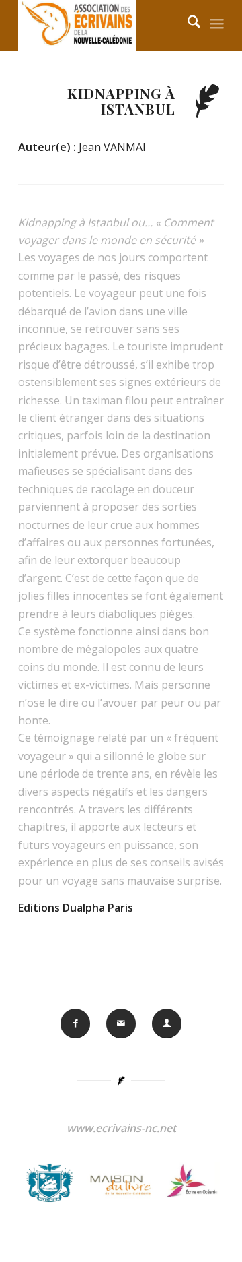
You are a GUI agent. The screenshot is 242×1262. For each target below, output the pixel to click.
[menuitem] (217, 23)
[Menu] (217, 23)
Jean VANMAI (112, 146)
